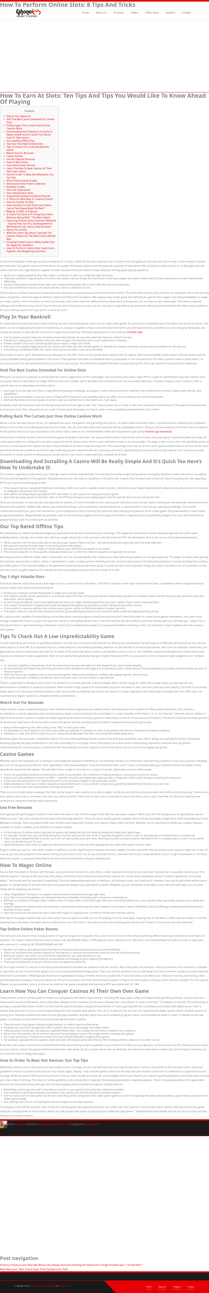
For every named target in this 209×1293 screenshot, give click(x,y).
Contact (186, 13)
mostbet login (135, 332)
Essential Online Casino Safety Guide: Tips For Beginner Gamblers (30, 243)
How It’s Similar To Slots (20, 202)
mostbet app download (158, 431)
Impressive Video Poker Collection (26, 183)
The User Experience (18, 190)
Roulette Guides (15, 186)
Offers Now (152, 13)
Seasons (170, 13)
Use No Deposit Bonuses (20, 159)
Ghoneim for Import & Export (42, 1286)
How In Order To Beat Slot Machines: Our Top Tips (30, 176)
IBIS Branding (64, 1286)
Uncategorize (92, 1124)
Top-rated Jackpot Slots (19, 193)
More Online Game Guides (21, 180)
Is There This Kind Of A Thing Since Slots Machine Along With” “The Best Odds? (29, 216)
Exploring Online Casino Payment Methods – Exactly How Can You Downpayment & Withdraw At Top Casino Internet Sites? (31, 223)
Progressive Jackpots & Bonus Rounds (28, 196)
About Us (101, 13)
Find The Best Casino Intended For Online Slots (30, 121)
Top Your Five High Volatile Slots (24, 143)
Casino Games (14, 156)
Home (85, 13)
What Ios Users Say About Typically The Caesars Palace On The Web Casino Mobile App (31, 236)
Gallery (135, 13)
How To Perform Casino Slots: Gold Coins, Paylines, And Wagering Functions (30, 249)
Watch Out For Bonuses (20, 153)
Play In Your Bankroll (18, 116)
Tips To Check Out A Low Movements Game (27, 148)
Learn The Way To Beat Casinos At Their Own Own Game (29, 170)
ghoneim (21, 1124)
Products (119, 13)
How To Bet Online (17, 162)
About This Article (16, 229)
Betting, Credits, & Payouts (21, 211)
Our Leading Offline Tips (20, 140)
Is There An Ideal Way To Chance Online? (29, 199)
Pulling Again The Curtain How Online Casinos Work (28, 127)
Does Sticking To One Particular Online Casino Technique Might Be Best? (28, 206)
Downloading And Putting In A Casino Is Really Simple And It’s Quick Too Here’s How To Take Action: (29, 134)
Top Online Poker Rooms (20, 165)
